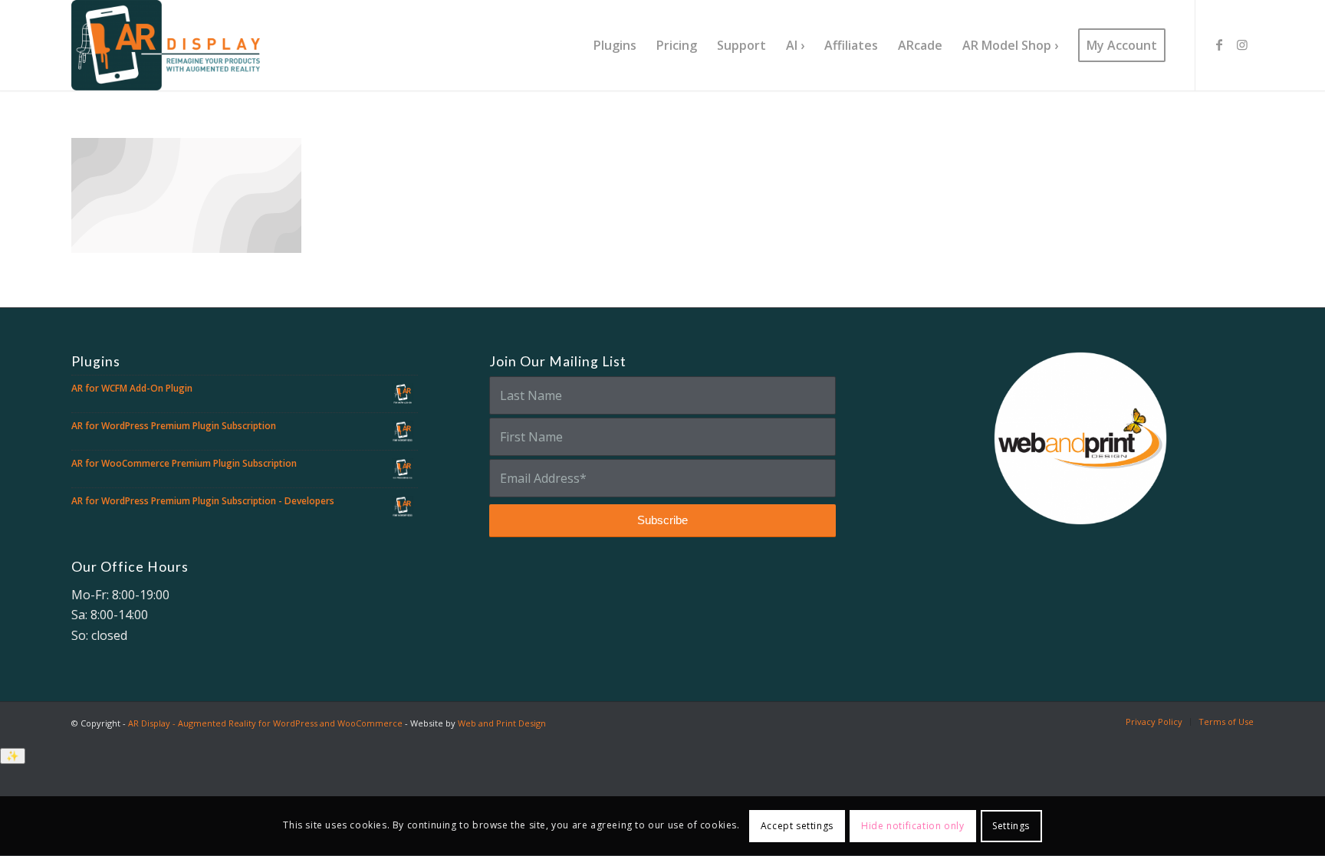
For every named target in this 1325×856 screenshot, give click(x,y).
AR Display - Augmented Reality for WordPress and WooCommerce (265, 723)
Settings (1011, 825)
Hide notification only (912, 825)
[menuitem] (615, 45)
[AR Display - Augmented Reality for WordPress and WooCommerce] (165, 45)
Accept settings (797, 825)
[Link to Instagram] (1242, 44)
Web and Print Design (502, 723)
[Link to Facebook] (1219, 44)
